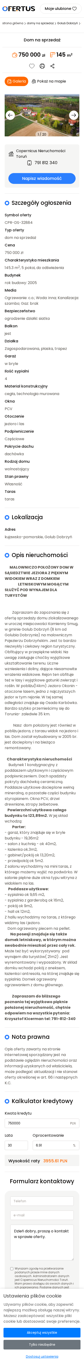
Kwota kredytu (18, 1113)
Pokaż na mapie (51, 81)
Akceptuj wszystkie (42, 1332)
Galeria (19, 81)
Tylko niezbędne (42, 1344)
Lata (9, 1135)
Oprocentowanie (48, 1135)
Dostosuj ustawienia (42, 1356)
